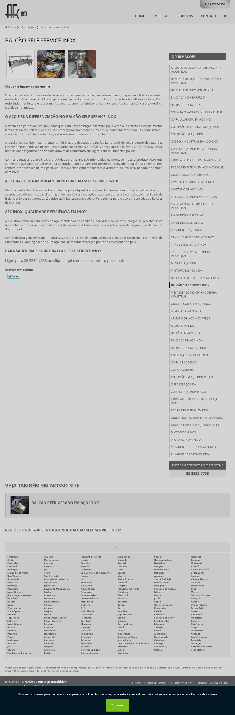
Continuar (118, 705)
